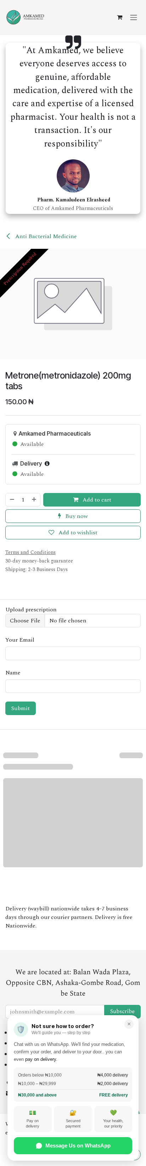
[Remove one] (12, 499)
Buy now (76, 516)
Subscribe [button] (122, 1011)
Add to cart (96, 499)
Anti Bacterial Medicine (45, 236)
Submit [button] (20, 708)
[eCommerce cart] (119, 17)
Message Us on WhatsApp (78, 1145)
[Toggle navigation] (134, 17)
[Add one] (34, 499)
